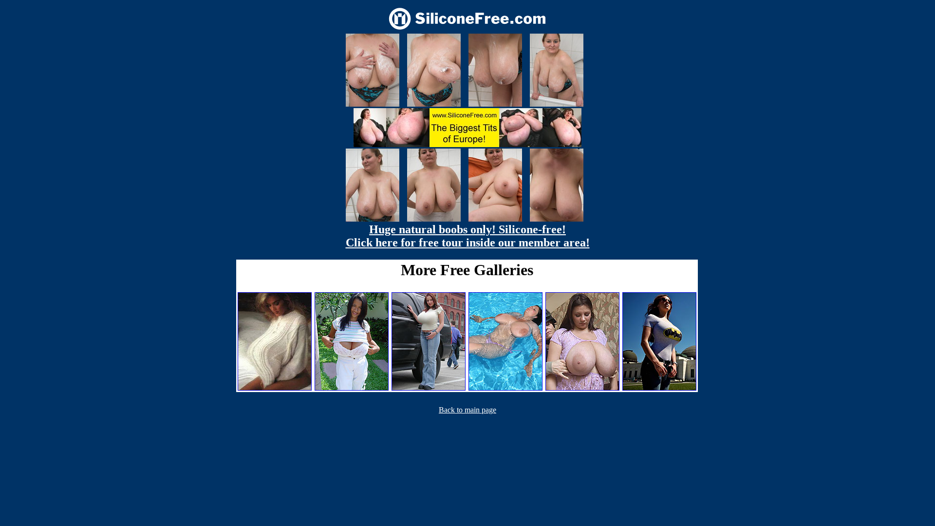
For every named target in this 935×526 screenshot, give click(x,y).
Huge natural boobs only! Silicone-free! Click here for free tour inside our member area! (468, 236)
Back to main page (467, 410)
